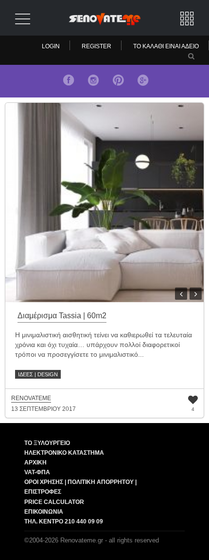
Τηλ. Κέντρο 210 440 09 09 (63, 521)
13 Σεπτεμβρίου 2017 (43, 409)
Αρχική (35, 462)
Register (96, 46)
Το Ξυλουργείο (47, 443)
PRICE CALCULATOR (54, 502)
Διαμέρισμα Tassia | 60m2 (61, 315)
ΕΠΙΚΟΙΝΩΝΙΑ (43, 511)
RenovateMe (31, 398)
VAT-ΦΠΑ (37, 472)
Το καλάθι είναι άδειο (166, 46)
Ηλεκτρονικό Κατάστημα (64, 452)
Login (51, 46)
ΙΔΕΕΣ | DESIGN (38, 374)
